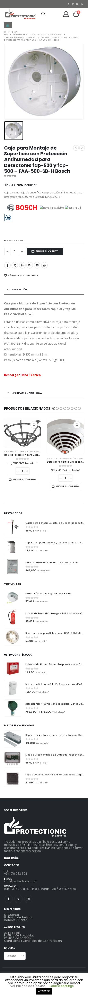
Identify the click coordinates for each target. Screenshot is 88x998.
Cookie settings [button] (62, 986)
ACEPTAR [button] (44, 991)
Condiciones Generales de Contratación (33, 941)
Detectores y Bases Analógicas (65, 458)
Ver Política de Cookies (27, 986)
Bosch (25, 451)
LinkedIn (22, 265)
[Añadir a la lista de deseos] (34, 425)
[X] (73, 4)
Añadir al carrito (47, 251)
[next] (82, 148)
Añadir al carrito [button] (24, 479)
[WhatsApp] (82, 4)
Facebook (7, 265)
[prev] (76, 148)
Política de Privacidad (19, 935)
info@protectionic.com (20, 881)
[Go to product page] (22, 433)
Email (37, 265)
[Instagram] (77, 4)
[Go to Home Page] (5, 32)
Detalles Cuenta (15, 920)
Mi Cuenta (11, 915)
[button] (8, 25)
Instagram (28, 899)
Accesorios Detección (13, 451)
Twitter (14, 265)
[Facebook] (68, 4)
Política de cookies (17, 938)
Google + (29, 265)
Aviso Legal (12, 933)
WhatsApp (44, 265)
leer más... (12, 858)
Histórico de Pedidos (18, 917)
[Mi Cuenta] (66, 14)
